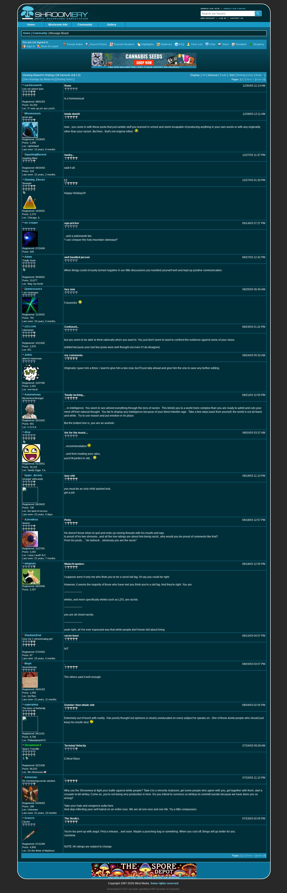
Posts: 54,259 (29, 105)
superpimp (31, 704)
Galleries (166, 44)
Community (85, 24)
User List (197, 44)
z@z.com (30, 326)
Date (259, 75)
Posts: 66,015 (29, 768)
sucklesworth (33, 85)
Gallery (111, 24)
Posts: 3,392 (29, 551)
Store (225, 44)
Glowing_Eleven (34, 179)
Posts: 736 (28, 507)
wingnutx (30, 563)
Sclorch (29, 818)
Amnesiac (30, 777)
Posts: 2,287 (29, 589)
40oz (27, 432)
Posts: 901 (28, 423)
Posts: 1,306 (29, 142)
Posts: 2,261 (29, 386)
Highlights (147, 44)
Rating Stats (65, 79)
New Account (208, 18)
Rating (241, 75)
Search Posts (98, 44)
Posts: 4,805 (29, 847)
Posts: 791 (28, 318)
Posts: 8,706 (29, 737)
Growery (258, 44)
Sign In (30, 46)
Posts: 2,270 (29, 214)
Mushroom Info (57, 24)
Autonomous (32, 394)
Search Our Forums (235, 8)
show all (260, 79)
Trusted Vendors (124, 44)
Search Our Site (210, 8)
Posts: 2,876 (29, 346)
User (250, 75)
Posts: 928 (28, 251)
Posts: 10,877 (29, 280)
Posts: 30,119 (29, 467)
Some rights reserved (164, 883)
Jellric (28, 354)
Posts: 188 (28, 806)
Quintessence (33, 288)
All (204, 75)
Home (31, 24)
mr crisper (31, 222)
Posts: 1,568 (29, 692)
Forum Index (75, 44)
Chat (212, 44)
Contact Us (236, 18)
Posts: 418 (28, 171)
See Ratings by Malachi (39, 79)
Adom (28, 256)
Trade (223, 75)
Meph (27, 663)
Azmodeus (31, 519)
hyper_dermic (33, 475)
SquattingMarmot (35, 154)
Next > (250, 79)
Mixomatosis (32, 113)
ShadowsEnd (32, 635)
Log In (222, 18)
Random (241, 44)
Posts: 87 (27, 655)
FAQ (181, 44)
